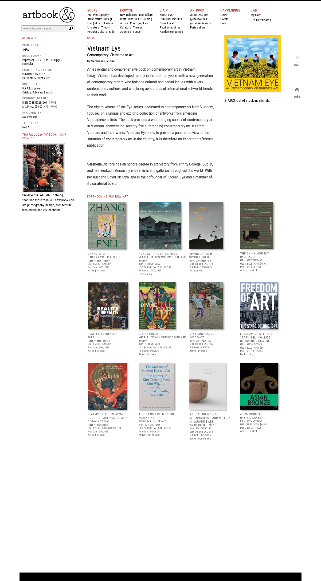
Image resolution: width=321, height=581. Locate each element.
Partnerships (197, 27)
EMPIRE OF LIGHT (201, 253)
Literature (93, 27)
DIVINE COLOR (149, 333)
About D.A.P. (167, 14)
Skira (25, 49)
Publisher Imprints (171, 19)
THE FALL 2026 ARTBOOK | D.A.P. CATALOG (44, 136)
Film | (90, 23)
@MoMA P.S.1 (198, 19)
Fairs (223, 23)
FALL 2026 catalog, (51, 195)
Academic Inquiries (171, 31)
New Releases (128, 14)
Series (137, 31)
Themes (137, 27)
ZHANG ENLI (96, 253)
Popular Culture (97, 31)
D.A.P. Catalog (143, 19)
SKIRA (91, 38)
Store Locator (168, 23)
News (223, 14)
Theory (105, 27)
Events (224, 19)
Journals (125, 31)
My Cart (256, 15)
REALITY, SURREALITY (103, 333)
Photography (101, 14)
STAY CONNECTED (202, 333)
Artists (124, 23)
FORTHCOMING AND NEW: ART (107, 196)
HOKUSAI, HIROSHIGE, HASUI (158, 253)
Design (108, 19)
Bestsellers (146, 14)
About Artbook (199, 14)
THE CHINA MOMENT (254, 253)
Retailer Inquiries (170, 27)
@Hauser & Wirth (200, 23)
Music (98, 23)
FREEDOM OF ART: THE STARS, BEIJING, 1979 (256, 335)
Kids (111, 31)
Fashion (109, 23)
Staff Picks (126, 19)
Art (89, 14)
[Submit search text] (71, 28)
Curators (125, 27)
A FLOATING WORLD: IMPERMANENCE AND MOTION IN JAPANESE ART (210, 418)
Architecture (94, 19)
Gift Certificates (261, 20)
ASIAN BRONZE (250, 414)
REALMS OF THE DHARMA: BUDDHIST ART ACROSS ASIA (107, 416)
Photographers (139, 23)
